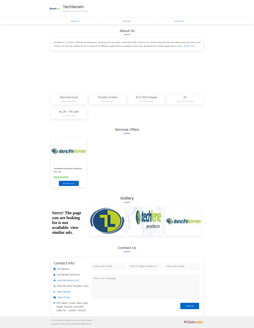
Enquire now (69, 183)
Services (127, 21)
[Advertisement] (127, 71)
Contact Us (178, 21)
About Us (75, 21)
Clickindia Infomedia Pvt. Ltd (81, 324)
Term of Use (86, 320)
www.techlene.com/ (68, 280)
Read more (189, 46)
